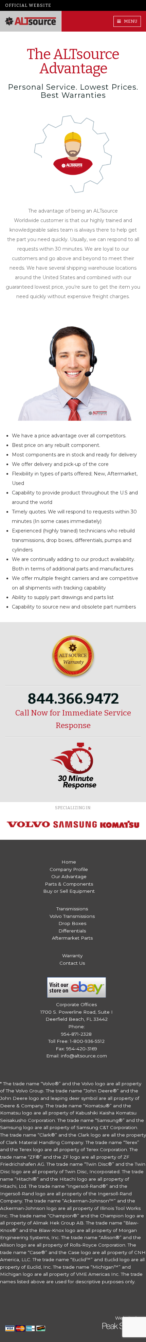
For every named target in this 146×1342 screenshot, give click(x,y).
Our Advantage (69, 876)
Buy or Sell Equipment (69, 891)
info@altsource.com (84, 1055)
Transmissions (72, 908)
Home (68, 862)
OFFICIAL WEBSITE (28, 5)
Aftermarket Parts (72, 938)
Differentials (72, 930)
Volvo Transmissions (72, 916)
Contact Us (72, 963)
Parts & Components (69, 884)
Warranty (72, 955)
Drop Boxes (72, 923)
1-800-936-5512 (87, 1041)
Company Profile (69, 869)
